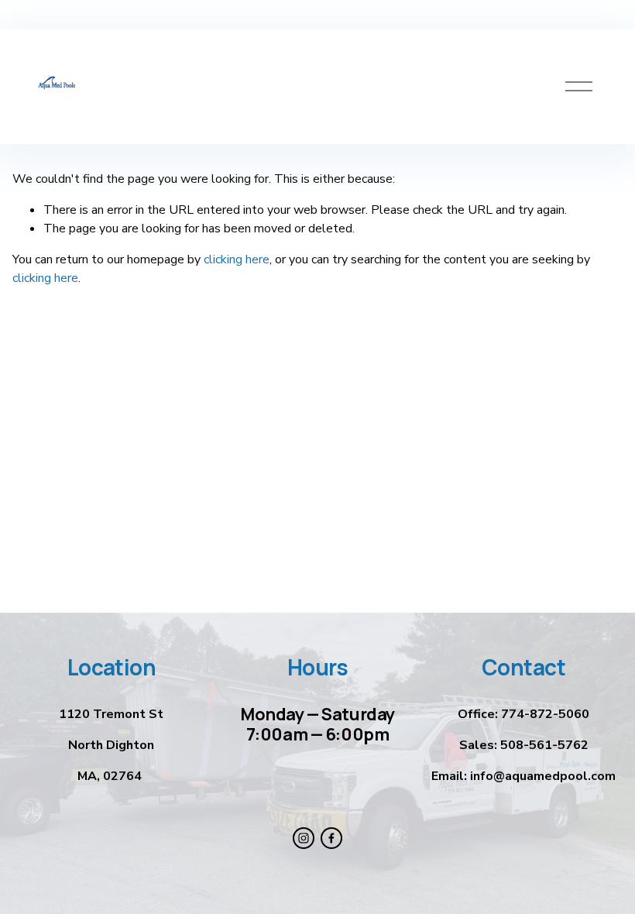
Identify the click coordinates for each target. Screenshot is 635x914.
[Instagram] (303, 838)
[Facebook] (331, 838)
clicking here (236, 259)
